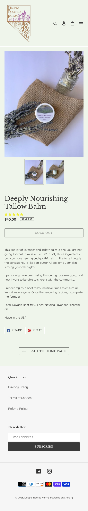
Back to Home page (47, 351)
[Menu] (81, 23)
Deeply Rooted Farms (36, 497)
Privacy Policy (18, 387)
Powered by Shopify (61, 497)
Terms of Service (20, 398)
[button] (14, 214)
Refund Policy (18, 409)
